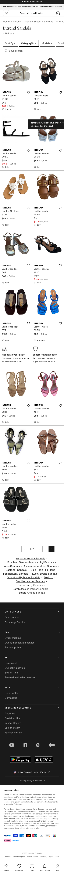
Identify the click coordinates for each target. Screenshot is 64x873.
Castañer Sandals (16, 570)
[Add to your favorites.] (28, 92)
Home (6, 21)
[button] (58, 13)
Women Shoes (32, 21)
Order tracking (13, 638)
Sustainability (12, 718)
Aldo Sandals (12, 566)
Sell (7, 657)
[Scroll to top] (51, 549)
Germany (43, 857)
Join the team (12, 728)
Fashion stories (13, 732)
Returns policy (13, 647)
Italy (57, 857)
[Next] (40, 549)
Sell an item (11, 672)
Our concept (12, 617)
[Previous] (24, 549)
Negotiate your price (13, 354)
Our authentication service (20, 642)
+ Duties (11, 106)
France (8, 857)
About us (10, 713)
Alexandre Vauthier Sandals (40, 566)
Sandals (48, 21)
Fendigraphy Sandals (15, 574)
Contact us (11, 698)
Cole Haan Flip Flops (43, 570)
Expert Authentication (45, 354)
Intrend (17, 21)
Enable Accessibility (32, 1)
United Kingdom (19, 857)
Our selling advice (15, 668)
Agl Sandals (47, 562)
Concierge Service (15, 622)
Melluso (48, 577)
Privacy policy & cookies (31, 780)
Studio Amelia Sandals (32, 593)
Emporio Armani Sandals (30, 558)
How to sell (11, 663)
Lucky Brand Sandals (44, 574)
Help (7, 687)
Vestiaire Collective (18, 708)
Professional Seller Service (20, 677)
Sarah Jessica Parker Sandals (30, 589)
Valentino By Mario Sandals (23, 577)
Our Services (13, 612)
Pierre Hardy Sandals (30, 585)
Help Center (11, 693)
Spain (51, 857)
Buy (7, 632)
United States (32, 857)
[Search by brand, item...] (6, 13)
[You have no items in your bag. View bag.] (58, 13)
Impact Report (13, 723)
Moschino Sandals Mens (21, 562)
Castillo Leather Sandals (30, 581)
